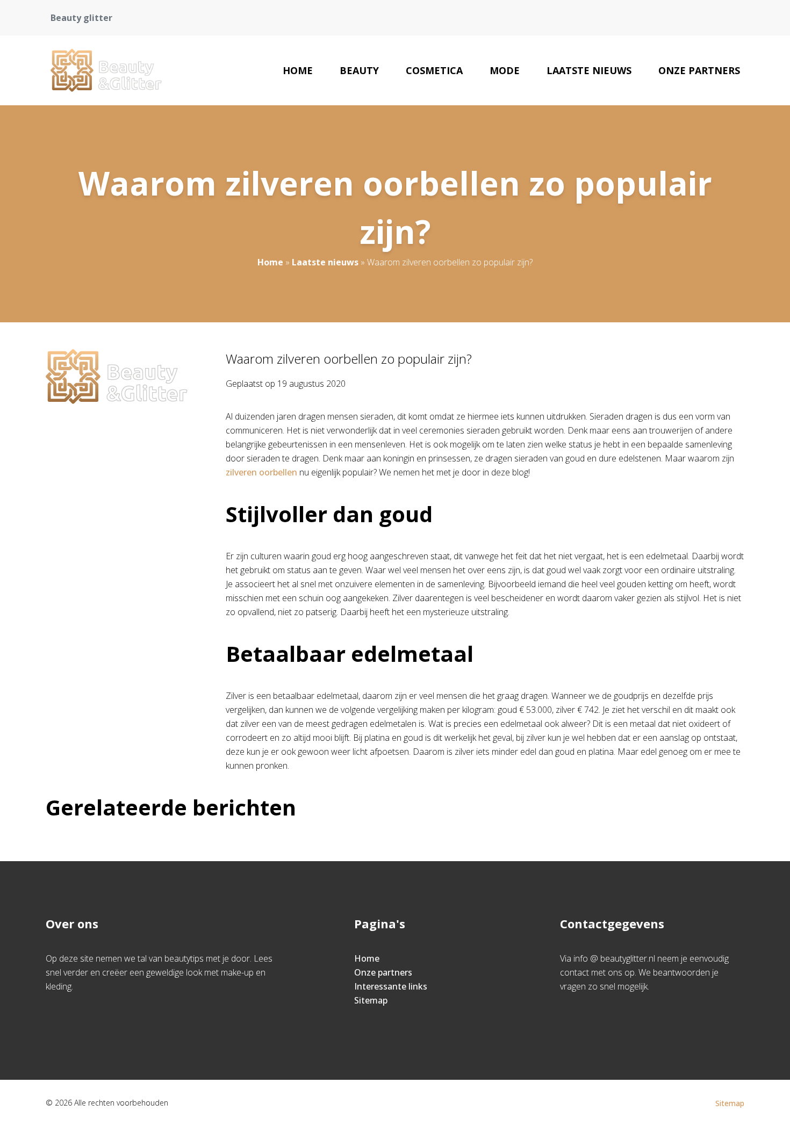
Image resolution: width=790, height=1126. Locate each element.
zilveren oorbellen (261, 472)
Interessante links (390, 986)
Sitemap (370, 1000)
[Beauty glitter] (106, 70)
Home (298, 70)
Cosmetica (434, 70)
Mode (505, 70)
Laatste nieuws (589, 70)
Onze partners (699, 70)
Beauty (359, 70)
